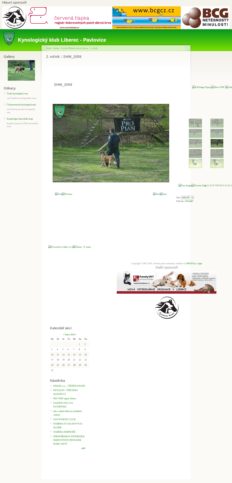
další (83, 448)
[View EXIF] (218, 87)
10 (221, 185)
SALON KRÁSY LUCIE (64, 419)
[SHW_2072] (195, 167)
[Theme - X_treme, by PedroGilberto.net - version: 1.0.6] (82, 247)
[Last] (163, 194)
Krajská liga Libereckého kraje (20, 119)
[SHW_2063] (216, 157)
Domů (48, 48)
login (200, 263)
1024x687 (189, 201)
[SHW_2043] (216, 127)
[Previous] (67, 194)
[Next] (156, 194)
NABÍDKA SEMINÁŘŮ (64, 432)
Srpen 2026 (70, 334)
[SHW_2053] (216, 137)
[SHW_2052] (195, 137)
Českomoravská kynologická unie (21, 104)
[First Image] (185, 185)
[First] (58, 194)
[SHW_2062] (195, 157)
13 (229, 185)
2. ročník (94, 48)
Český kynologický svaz (17, 93)
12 (226, 185)
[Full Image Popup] (201, 87)
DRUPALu (191, 263)
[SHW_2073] (216, 167)
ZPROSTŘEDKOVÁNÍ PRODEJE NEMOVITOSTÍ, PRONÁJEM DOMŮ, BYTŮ (69, 440)
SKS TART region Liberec (64, 398)
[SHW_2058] (195, 147)
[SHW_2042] (195, 127)
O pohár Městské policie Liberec (74, 48)
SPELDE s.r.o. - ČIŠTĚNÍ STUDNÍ (69, 386)
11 (223, 185)
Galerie (56, 48)
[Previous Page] (198, 185)
